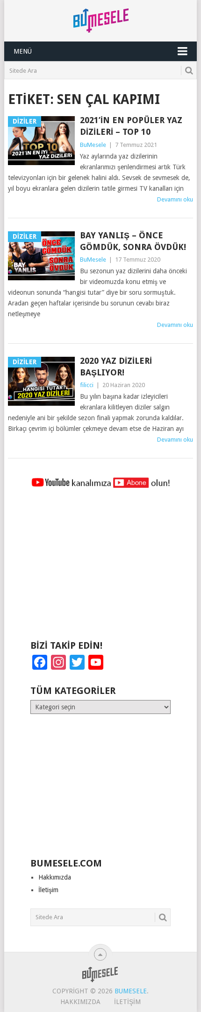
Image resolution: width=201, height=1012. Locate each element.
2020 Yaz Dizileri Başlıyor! (116, 366)
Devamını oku (175, 199)
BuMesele (93, 144)
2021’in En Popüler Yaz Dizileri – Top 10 (131, 126)
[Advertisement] (100, 568)
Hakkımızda (54, 877)
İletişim (48, 890)
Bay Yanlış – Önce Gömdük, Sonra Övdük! (133, 241)
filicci (86, 384)
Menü (23, 51)
